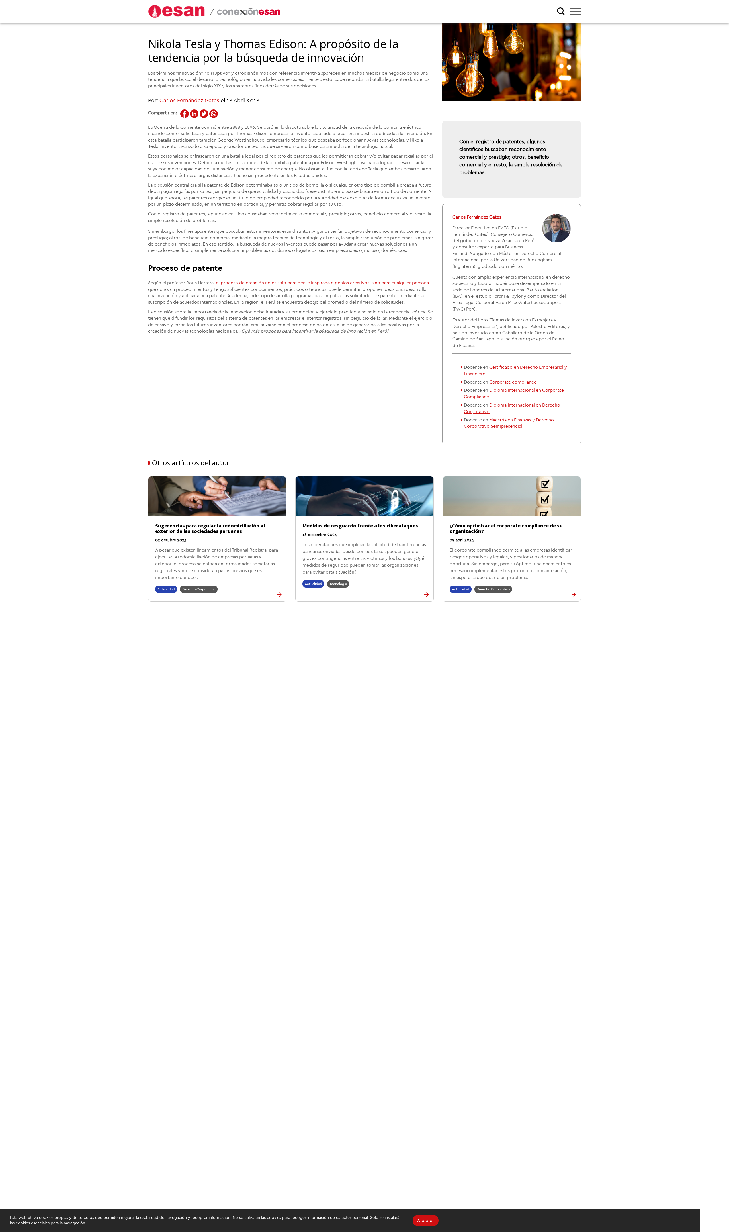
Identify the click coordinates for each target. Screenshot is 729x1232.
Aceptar (425, 1220)
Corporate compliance (512, 382)
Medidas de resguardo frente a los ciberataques (360, 526)
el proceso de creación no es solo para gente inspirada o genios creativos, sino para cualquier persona (322, 283)
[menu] (575, 11)
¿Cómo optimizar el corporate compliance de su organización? (506, 528)
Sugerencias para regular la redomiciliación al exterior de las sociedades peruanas (210, 528)
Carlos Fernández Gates (189, 100)
